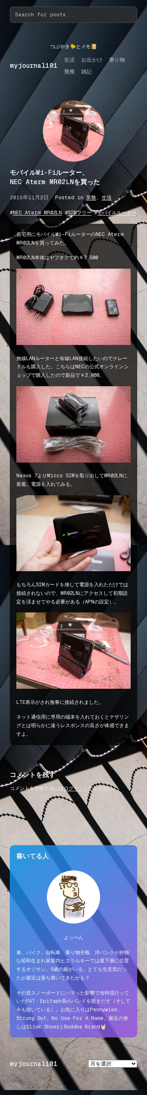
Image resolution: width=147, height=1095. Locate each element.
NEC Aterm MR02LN (37, 213)
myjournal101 (34, 65)
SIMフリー (79, 213)
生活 (106, 197)
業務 (91, 197)
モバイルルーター (116, 213)
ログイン (73, 788)
